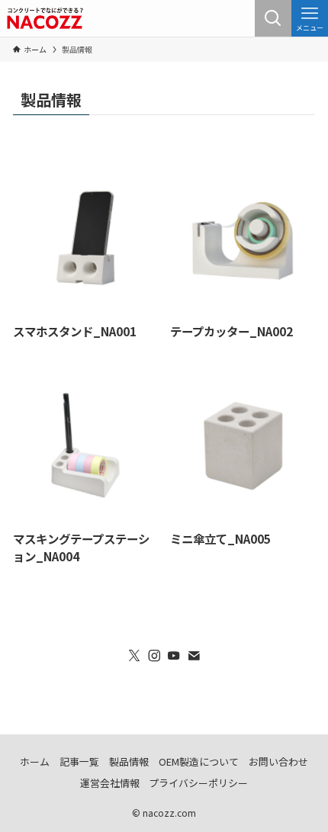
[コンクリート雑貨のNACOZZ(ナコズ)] (46, 18)
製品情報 (129, 761)
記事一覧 (79, 761)
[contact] (193, 655)
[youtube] (174, 655)
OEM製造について (199, 761)
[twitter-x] (134, 655)
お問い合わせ (278, 761)
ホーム (35, 761)
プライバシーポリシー (198, 783)
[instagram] (154, 655)
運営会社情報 (110, 783)
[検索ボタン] (273, 18)
